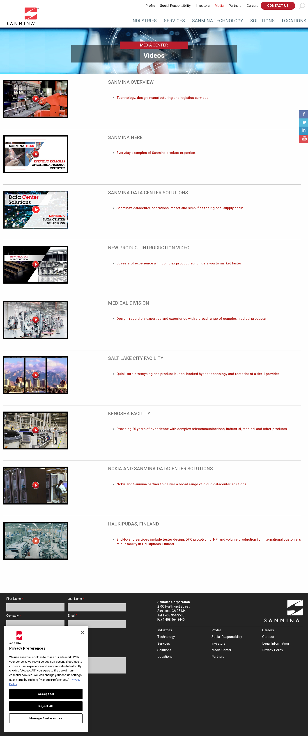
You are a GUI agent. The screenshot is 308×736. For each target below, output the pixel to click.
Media (219, 5)
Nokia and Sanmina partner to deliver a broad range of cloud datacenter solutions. (182, 484)
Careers (252, 5)
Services (174, 21)
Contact (268, 636)
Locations (294, 21)
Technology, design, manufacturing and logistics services (162, 97)
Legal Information (275, 643)
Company (13, 615)
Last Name (76, 598)
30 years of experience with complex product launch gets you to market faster (179, 263)
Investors (203, 5)
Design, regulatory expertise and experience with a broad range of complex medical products (191, 318)
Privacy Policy (272, 650)
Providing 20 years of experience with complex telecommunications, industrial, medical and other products (202, 428)
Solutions (262, 21)
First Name (14, 598)
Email (72, 615)
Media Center (221, 650)
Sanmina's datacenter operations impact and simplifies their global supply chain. (180, 208)
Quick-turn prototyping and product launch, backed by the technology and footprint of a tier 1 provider (198, 373)
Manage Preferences (46, 718)
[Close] (82, 632)
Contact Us (278, 5)
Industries (144, 21)
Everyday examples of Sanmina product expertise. (156, 152)
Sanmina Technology (217, 21)
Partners (235, 5)
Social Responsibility (175, 5)
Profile (150, 5)
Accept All (46, 694)
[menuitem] (150, 6)
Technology (166, 636)
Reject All (45, 706)
